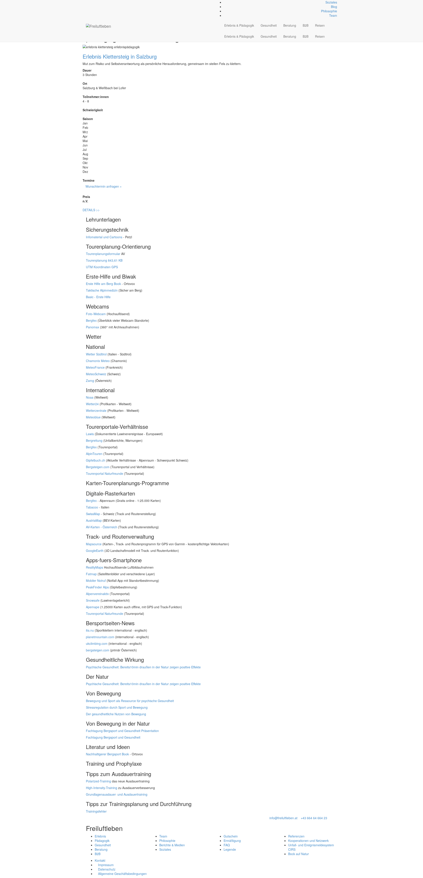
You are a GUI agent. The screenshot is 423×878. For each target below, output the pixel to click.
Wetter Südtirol (96, 354)
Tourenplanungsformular (103, 253)
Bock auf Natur (298, 854)
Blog (334, 6)
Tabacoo (92, 507)
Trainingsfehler (96, 811)
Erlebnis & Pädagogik (239, 25)
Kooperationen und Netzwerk (308, 840)
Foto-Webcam (96, 314)
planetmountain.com (100, 637)
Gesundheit (269, 25)
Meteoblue (93, 417)
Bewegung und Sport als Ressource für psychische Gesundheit (130, 701)
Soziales (331, 2)
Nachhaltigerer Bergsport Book (107, 754)
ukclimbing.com (97, 643)
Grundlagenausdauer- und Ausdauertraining (116, 794)
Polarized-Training (98, 781)
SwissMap (93, 514)
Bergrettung (94, 440)
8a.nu (90, 630)
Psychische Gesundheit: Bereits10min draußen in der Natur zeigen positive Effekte (143, 667)
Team (333, 15)
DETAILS (91, 210)
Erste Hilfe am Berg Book (103, 283)
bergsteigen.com (97, 650)
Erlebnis (100, 836)
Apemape (92, 607)
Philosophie (329, 11)
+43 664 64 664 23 (314, 818)
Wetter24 (92, 404)
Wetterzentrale (96, 410)
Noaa (89, 397)
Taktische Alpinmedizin (102, 290)
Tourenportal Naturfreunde (104, 473)
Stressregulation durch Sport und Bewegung (117, 707)
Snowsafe (93, 600)
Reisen (320, 25)
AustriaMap (94, 520)
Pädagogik (102, 840)
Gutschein (231, 836)
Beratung (289, 25)
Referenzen (296, 836)
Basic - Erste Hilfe (98, 297)
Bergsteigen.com (97, 467)
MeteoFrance (95, 367)
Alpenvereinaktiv (97, 593)
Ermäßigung (232, 840)
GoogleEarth (95, 550)
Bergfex (91, 320)
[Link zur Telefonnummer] (89, 2)
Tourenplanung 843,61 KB (104, 260)
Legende (230, 849)
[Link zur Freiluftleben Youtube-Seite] (94, 2)
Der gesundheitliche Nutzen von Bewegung (116, 714)
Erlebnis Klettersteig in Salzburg (120, 56)
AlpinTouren (94, 453)
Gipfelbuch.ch (95, 460)
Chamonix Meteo (98, 361)
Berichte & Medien (172, 845)
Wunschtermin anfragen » (103, 186)
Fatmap (91, 574)
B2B (305, 25)
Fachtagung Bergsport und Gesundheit (113, 737)
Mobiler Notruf (96, 580)
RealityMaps (94, 567)
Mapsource (94, 544)
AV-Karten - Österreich (101, 527)
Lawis (90, 434)
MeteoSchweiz (96, 374)
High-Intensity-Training (101, 788)
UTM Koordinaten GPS (102, 267)
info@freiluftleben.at (283, 818)
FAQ (227, 845)
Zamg (90, 380)
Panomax (92, 327)
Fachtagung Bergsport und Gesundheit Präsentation (122, 730)
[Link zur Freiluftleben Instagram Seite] (92, 2)
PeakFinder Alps (97, 587)
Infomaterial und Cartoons (104, 237)
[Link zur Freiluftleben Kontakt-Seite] (87, 2)
